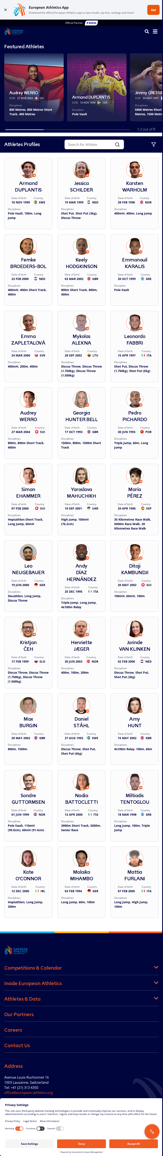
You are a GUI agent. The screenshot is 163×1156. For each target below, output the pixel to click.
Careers (13, 1030)
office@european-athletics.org (28, 1092)
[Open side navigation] (155, 31)
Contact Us (17, 1045)
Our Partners (19, 1014)
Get (153, 10)
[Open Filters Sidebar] (154, 144)
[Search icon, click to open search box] (147, 31)
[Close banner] (5, 10)
